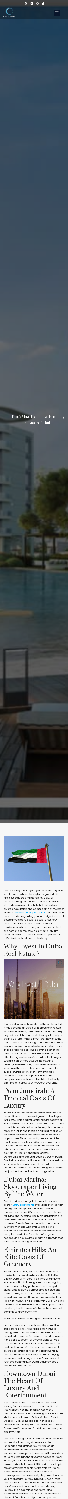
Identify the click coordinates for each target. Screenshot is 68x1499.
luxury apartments (23, 1205)
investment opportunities (30, 912)
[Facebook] (25, 3)
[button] (57, 13)
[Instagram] (37, 3)
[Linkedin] (31, 3)
